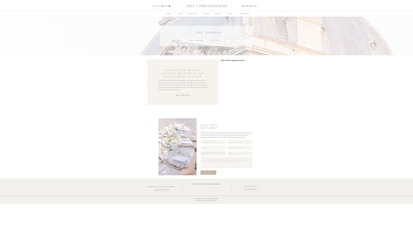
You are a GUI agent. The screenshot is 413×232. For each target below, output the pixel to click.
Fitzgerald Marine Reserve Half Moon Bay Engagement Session (182, 73)
